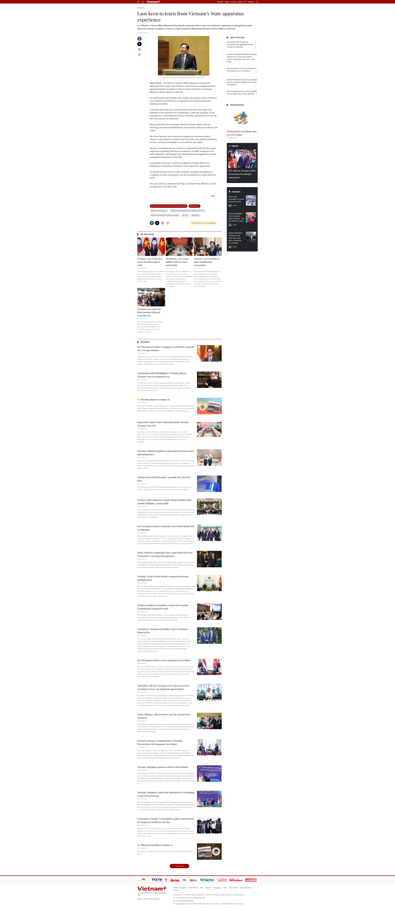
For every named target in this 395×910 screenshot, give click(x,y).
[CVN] (222, 880)
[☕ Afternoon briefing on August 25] (209, 851)
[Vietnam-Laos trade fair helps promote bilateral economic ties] (151, 297)
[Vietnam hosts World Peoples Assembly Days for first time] (209, 484)
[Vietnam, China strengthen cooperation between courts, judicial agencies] (209, 457)
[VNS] (207, 880)
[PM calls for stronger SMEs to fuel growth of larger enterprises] (242, 159)
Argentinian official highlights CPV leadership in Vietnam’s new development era (161, 375)
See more (145, 342)
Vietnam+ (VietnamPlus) (153, 1)
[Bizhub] (193, 880)
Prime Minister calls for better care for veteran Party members (164, 716)
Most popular (237, 37)
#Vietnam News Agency (159, 211)
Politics (140, 8)
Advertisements (245, 888)
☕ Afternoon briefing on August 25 (155, 844)
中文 (245, 1)
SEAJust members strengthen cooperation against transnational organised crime (162, 607)
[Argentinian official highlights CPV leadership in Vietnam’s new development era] (209, 379)
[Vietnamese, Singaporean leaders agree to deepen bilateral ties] (209, 635)
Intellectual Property (179, 888)
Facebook (139, 38)
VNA (224, 888)
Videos (234, 146)
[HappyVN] (143, 880)
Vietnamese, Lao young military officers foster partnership (177, 261)
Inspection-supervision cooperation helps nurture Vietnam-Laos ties (163, 424)
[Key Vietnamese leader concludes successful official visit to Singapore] (209, 533)
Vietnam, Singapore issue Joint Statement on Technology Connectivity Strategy (166, 794)
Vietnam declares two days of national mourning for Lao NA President (241, 69)
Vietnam (196, 215)
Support (208, 888)
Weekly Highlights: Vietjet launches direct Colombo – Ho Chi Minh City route (236, 217)
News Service (233, 888)
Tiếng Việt (220, 2)
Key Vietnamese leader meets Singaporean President (164, 660)
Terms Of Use (193, 888)
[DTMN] (235, 880)
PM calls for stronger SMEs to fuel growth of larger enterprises (242, 174)
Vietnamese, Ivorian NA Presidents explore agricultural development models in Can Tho (165, 820)
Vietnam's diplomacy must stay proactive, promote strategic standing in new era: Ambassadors (242, 82)
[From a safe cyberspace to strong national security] (251, 200)
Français (233, 2)
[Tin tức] (175, 880)
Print (139, 49)
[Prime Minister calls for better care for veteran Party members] (209, 721)
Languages (217, 888)
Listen (235, 205)
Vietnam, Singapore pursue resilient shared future (163, 767)
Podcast (236, 192)
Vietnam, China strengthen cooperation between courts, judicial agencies (166, 452)
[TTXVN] (157, 880)
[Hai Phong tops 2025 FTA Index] (242, 118)
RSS (201, 888)
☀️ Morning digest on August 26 (153, 399)
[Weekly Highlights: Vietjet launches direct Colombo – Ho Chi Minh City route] (251, 217)
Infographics (237, 105)
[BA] (251, 880)
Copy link (139, 55)
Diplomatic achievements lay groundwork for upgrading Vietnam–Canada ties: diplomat (240, 44)
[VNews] (166, 880)
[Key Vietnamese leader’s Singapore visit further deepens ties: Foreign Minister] (209, 353)
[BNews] (184, 880)
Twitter (139, 44)
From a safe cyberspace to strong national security (236, 199)
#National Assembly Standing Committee (165, 215)
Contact (176, 890)
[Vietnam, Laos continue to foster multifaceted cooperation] (208, 246)
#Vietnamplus (194, 206)
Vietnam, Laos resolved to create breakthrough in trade (150, 261)
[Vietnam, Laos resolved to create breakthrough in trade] (151, 246)
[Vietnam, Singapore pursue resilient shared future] (209, 773)
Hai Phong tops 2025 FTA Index (242, 133)
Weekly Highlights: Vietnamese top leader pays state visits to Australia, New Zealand (235, 238)
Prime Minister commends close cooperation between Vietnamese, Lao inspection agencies (164, 554)
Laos (186, 215)
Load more (179, 866)
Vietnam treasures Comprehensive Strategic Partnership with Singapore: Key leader (159, 742)
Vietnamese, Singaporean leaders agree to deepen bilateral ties (162, 630)
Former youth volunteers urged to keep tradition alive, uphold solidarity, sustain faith (164, 501)
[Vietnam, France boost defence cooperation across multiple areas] (209, 583)
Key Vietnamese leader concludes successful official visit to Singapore (165, 528)
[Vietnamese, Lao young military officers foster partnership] (179, 246)
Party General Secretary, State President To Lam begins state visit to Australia (242, 92)
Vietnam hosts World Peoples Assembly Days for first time (163, 479)
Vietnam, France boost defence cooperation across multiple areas (163, 578)
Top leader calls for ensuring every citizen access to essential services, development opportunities (163, 687)
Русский (251, 2)
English (227, 2)
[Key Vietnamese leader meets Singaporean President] (209, 667)
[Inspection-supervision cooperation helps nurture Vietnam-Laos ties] (209, 428)
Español (240, 2)
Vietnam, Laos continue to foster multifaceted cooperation (207, 261)
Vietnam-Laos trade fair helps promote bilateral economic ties (149, 312)
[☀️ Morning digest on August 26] (209, 406)
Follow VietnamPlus (198, 223)
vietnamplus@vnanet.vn (186, 901)
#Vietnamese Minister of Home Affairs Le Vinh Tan (187, 211)
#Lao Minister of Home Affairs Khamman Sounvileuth (168, 206)
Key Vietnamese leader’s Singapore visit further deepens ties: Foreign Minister (165, 348)
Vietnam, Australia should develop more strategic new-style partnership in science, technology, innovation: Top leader (241, 58)
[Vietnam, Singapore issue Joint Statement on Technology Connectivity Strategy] (209, 799)
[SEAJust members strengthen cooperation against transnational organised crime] (209, 611)
